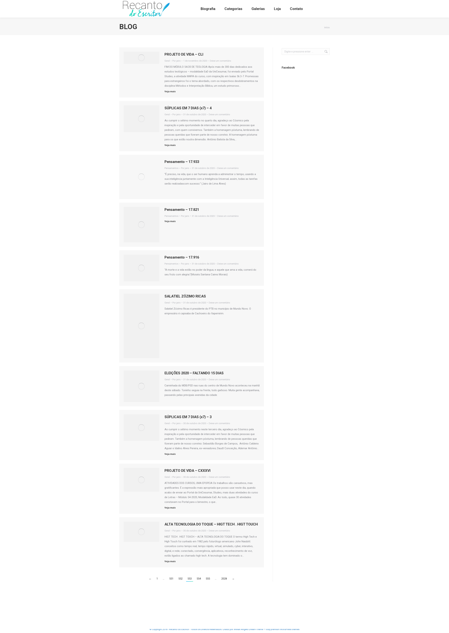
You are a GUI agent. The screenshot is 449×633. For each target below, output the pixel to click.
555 (208, 578)
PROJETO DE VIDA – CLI (184, 54)
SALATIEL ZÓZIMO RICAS (185, 296)
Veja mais (170, 91)
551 (171, 578)
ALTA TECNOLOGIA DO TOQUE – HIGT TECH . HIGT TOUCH (211, 524)
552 (180, 578)
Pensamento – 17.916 (182, 257)
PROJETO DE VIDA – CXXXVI (187, 470)
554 (199, 578)
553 (189, 578)
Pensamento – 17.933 (182, 162)
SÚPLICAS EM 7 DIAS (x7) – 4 (188, 108)
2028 (224, 578)
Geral (167, 60)
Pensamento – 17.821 (182, 209)
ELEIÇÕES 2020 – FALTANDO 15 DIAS (194, 373)
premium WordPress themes (285, 629)
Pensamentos (171, 168)
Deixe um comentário (220, 60)
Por (176, 60)
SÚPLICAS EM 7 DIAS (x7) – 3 (188, 417)
